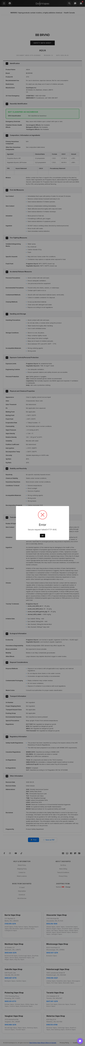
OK (42, 536)
